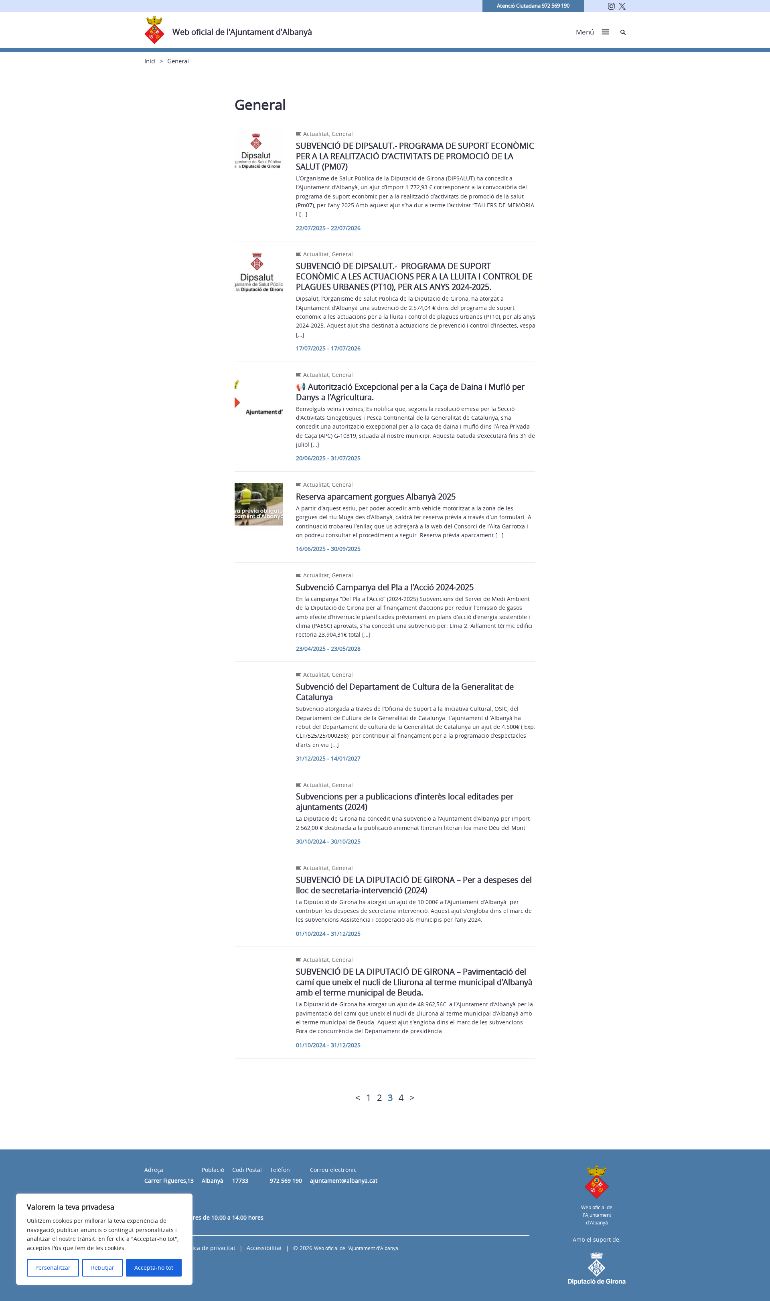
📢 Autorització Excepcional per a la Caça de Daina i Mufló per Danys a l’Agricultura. (410, 392)
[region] (104, 1239)
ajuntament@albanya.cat (343, 1180)
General (342, 134)
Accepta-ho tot (153, 1267)
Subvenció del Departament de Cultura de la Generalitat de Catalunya (405, 691)
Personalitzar (53, 1267)
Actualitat (316, 134)
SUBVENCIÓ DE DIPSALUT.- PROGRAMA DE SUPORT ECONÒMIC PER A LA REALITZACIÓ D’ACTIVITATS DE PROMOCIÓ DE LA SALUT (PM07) (415, 156)
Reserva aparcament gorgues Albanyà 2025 (376, 496)
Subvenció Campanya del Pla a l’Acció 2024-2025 (385, 587)
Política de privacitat (208, 1248)
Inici (150, 61)
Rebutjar (102, 1267)
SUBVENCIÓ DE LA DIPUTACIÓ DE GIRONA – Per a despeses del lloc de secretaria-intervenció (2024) (414, 885)
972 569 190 (286, 1180)
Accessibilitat (264, 1248)
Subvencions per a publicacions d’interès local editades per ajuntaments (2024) (404, 801)
